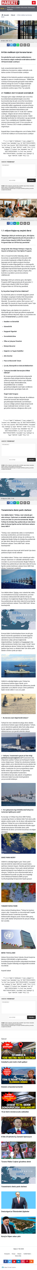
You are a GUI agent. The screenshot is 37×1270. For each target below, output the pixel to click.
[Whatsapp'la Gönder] (17, 45)
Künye (13, 1254)
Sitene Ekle (18, 1256)
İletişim (19, 1254)
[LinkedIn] (14, 45)
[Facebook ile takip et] (5, 1261)
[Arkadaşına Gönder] (21, 45)
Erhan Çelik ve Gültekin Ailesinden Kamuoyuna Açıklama (21, 8)
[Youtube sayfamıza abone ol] (14, 1261)
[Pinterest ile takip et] (27, 1261)
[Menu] (33, 2)
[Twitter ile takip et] (10, 1261)
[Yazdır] (24, 45)
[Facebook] (8, 45)
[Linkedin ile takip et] (18, 1261)
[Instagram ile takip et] (23, 1261)
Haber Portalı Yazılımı (10, 1267)
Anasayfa (7, 1254)
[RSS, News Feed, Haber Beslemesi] (31, 1261)
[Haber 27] (10, 2)
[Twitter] (11, 45)
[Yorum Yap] (28, 45)
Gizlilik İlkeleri (27, 1254)
